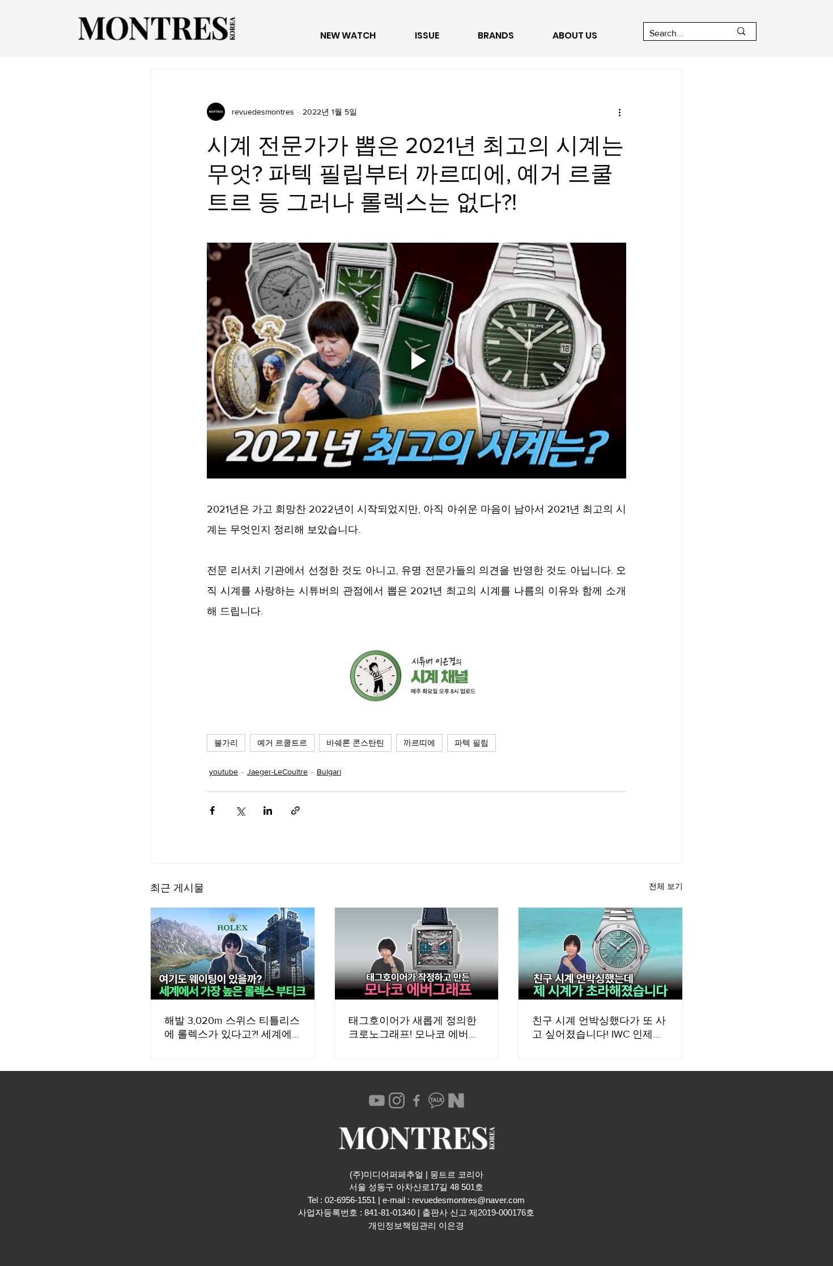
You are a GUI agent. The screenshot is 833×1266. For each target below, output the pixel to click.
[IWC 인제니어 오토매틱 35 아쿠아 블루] (600, 954)
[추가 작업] (619, 111)
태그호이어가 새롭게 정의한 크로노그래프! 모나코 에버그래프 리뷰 (413, 1028)
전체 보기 (666, 886)
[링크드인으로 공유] (267, 810)
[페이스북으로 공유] (212, 810)
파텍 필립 (471, 742)
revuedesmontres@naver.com (468, 1200)
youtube (223, 771)
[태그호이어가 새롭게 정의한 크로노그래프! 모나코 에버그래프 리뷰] (417, 954)
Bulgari (329, 771)
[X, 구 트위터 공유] (240, 810)
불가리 (226, 742)
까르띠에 (419, 742)
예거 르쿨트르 (282, 742)
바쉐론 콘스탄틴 (355, 742)
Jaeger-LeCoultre (277, 771)
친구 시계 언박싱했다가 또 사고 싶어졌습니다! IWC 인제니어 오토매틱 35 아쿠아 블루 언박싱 (599, 1028)
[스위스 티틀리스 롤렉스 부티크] (232, 954)
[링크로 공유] (295, 810)
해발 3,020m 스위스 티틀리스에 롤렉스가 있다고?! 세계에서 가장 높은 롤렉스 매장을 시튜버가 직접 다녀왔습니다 (232, 1028)
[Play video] (416, 361)
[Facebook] (416, 1100)
